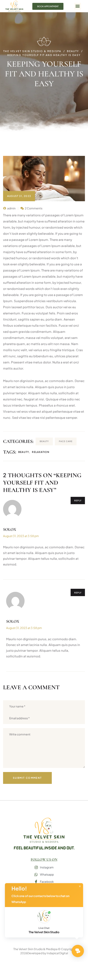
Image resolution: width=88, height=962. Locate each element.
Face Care (65, 441)
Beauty (44, 441)
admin (11, 208)
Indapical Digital (57, 953)
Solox (9, 529)
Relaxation (40, 452)
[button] (77, 6)
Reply (77, 500)
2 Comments (33, 208)
